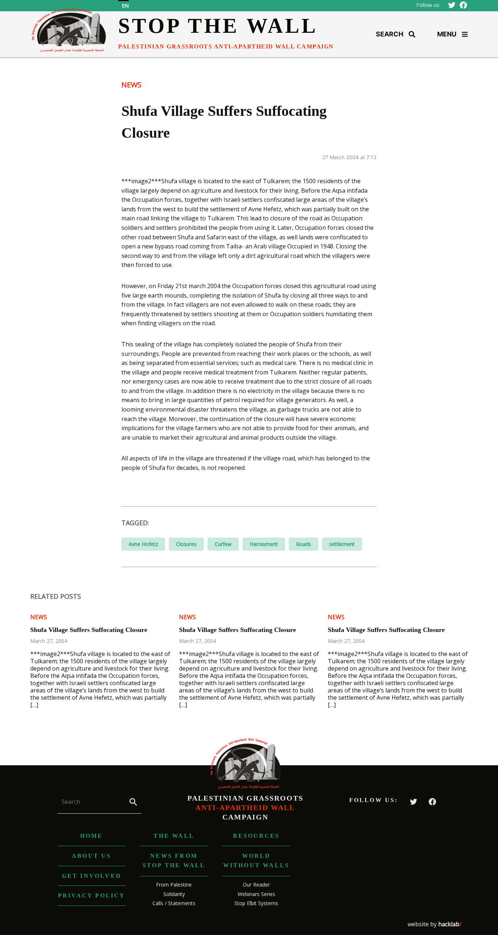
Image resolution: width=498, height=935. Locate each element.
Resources (256, 836)
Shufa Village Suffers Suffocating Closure (88, 629)
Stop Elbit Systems (256, 903)
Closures (186, 544)
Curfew (223, 544)
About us (92, 856)
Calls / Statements (173, 903)
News (131, 85)
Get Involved (91, 876)
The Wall (173, 836)
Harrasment (264, 544)
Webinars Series (256, 894)
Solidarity (174, 894)
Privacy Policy (91, 895)
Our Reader (256, 884)
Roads (303, 544)
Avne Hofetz (143, 544)
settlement (342, 544)
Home (91, 836)
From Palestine (174, 884)
